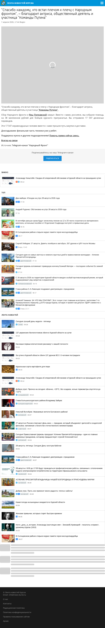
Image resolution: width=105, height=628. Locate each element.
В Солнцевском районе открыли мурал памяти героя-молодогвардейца (47, 232)
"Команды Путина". (48, 109)
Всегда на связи (9, 140)
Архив (5, 621)
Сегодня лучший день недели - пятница (33, 321)
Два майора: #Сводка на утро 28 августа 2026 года (38, 198)
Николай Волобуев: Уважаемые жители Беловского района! (42, 412)
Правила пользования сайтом (16, 616)
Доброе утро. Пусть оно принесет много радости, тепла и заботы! (44, 491)
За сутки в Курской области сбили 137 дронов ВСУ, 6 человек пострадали (48, 355)
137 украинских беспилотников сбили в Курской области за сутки (43, 333)
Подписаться (52, 158)
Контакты (7, 603)
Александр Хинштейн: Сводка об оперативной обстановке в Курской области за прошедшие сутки (58, 178)
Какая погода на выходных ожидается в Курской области (40, 502)
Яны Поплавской (38, 114)
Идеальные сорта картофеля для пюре (33, 367)
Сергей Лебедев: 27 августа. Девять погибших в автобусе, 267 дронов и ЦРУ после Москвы (55, 243)
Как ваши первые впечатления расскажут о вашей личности (42, 344)
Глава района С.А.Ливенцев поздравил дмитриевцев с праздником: (45, 289)
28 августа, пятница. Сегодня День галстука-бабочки (38, 446)
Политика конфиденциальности (17, 612)
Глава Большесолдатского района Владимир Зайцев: (39, 400)
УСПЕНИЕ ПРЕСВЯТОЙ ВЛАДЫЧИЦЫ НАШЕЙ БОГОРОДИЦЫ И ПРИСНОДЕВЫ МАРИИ (55, 480)
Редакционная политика (14, 608)
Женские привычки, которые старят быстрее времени (39, 513)
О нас (5, 599)
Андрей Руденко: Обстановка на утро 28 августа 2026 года (41, 209)
